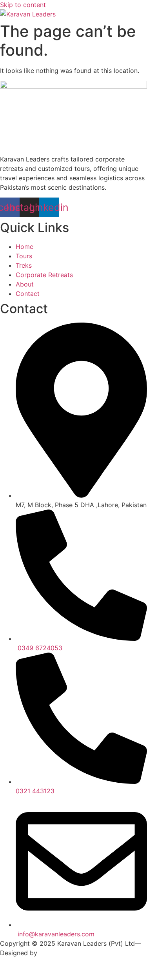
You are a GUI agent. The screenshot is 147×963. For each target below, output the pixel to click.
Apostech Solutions (68, 953)
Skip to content (23, 5)
